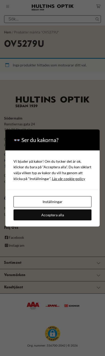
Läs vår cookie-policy (68, 178)
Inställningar (52, 201)
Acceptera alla (52, 215)
